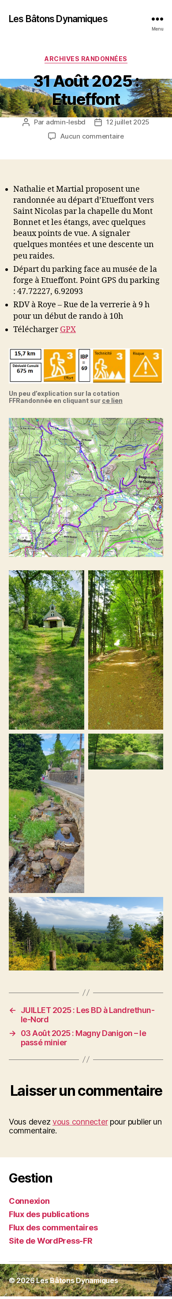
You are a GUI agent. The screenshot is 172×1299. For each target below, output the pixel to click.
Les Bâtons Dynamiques (58, 18)
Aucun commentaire (92, 136)
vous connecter (80, 1121)
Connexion (29, 1201)
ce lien (112, 400)
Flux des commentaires (53, 1227)
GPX (68, 330)
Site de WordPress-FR (51, 1240)
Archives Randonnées (86, 58)
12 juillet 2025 (128, 122)
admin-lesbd (66, 122)
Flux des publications (49, 1214)
